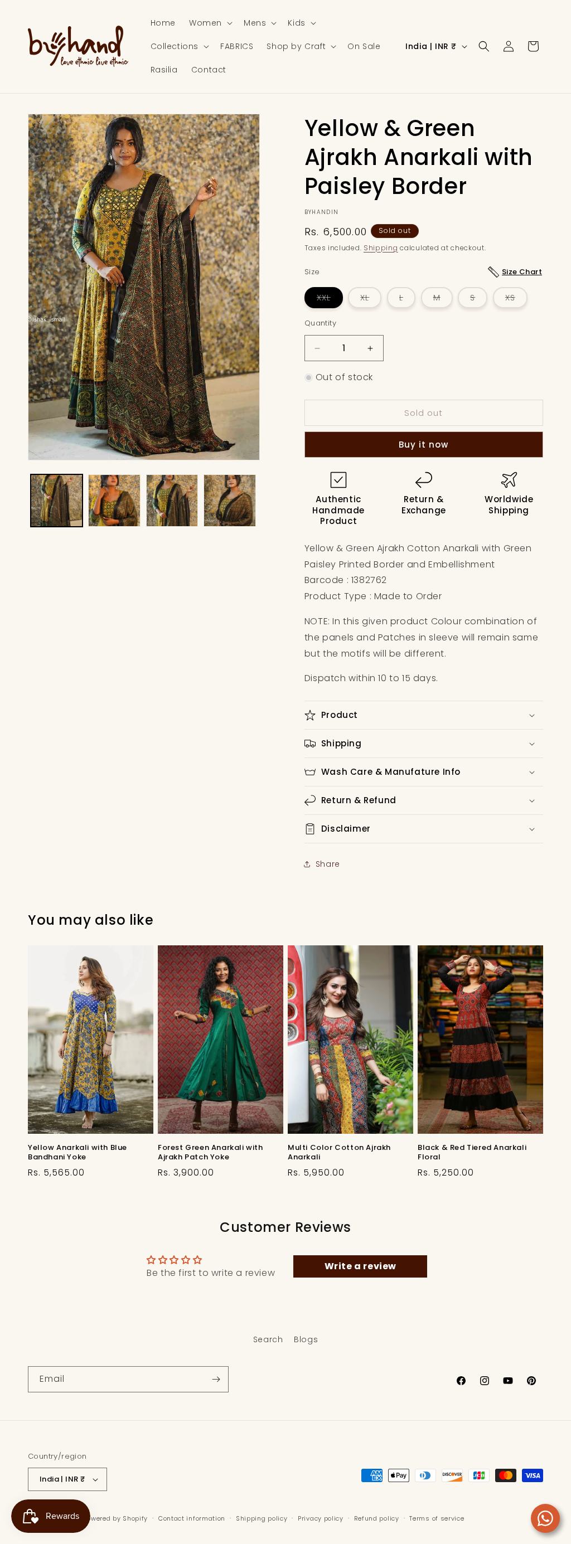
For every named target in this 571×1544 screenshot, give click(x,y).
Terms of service (436, 1518)
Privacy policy (320, 1518)
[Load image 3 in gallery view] (172, 500)
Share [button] (328, 864)
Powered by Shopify (116, 1518)
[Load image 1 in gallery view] (57, 500)
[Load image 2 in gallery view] (114, 500)
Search (268, 1339)
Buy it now (423, 444)
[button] (209, 23)
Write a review (360, 1266)
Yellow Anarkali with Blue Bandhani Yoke (77, 1152)
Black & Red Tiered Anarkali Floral (472, 1152)
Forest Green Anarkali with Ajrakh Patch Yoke (210, 1152)
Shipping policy (262, 1518)
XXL (330, 300)
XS (516, 300)
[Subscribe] (216, 1379)
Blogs (306, 1339)
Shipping (381, 248)
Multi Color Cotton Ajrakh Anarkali (339, 1152)
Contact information (191, 1518)
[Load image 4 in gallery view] (229, 500)
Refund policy (376, 1518)
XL (370, 300)
